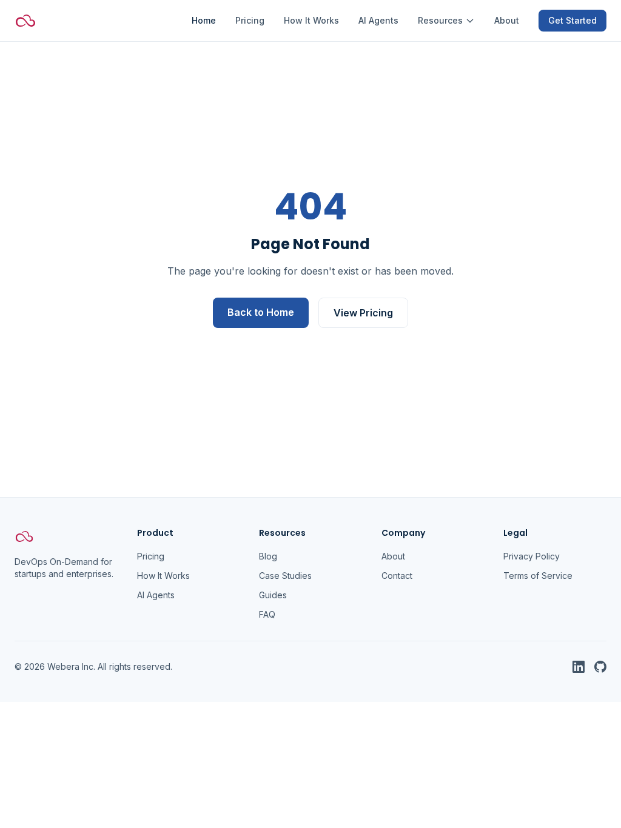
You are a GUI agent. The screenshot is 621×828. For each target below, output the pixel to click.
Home (204, 20)
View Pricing (363, 313)
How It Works (311, 20)
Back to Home (260, 312)
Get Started (572, 20)
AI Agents (378, 20)
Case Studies (285, 575)
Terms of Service (537, 575)
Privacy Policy (531, 556)
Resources (440, 20)
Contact (396, 575)
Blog (268, 556)
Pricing (249, 20)
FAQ (267, 614)
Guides (273, 595)
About (506, 20)
